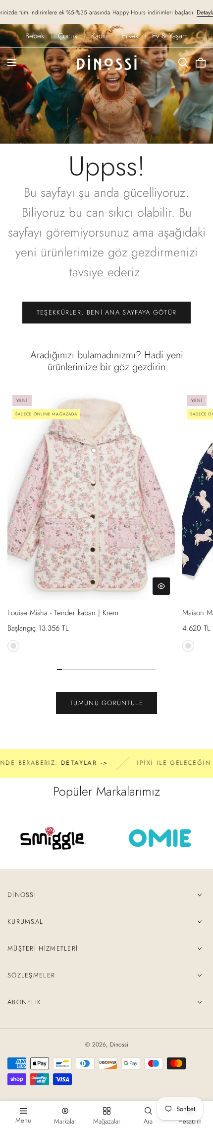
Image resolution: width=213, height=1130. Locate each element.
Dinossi (21, 894)
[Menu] (11, 62)
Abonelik (24, 1002)
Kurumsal (25, 921)
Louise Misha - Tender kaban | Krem (62, 612)
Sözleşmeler (31, 975)
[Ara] (183, 63)
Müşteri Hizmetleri (42, 948)
